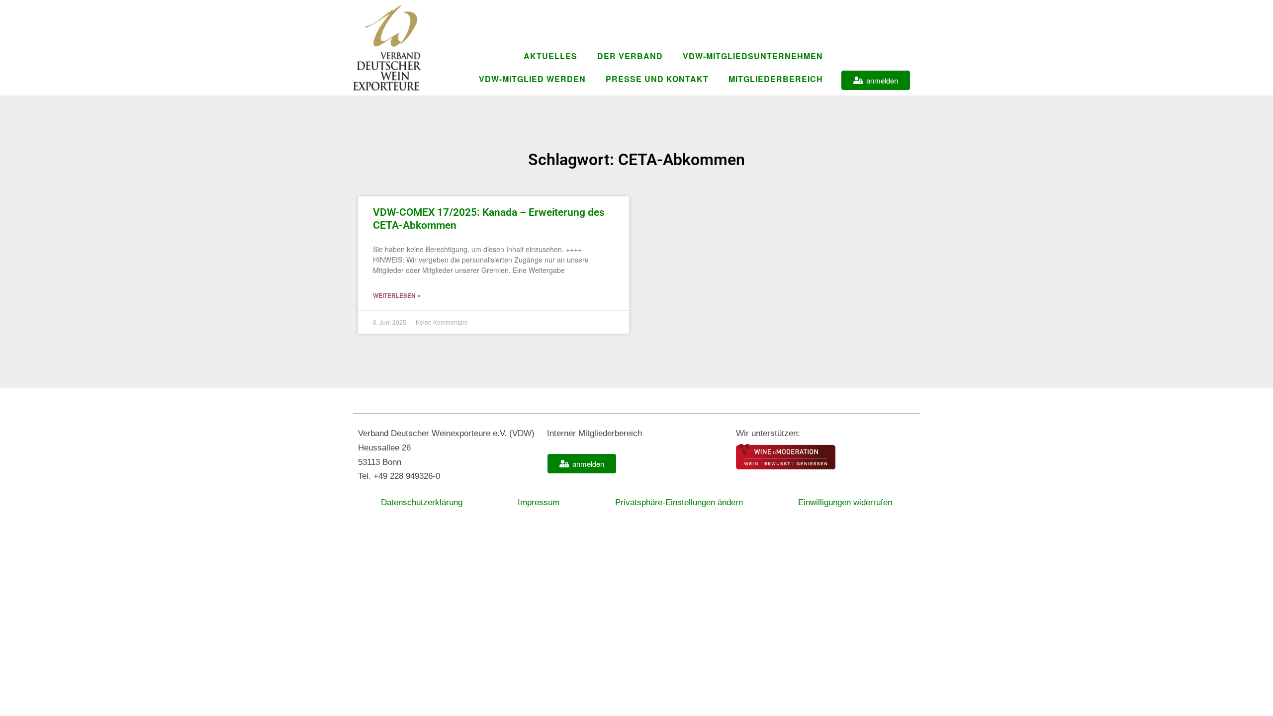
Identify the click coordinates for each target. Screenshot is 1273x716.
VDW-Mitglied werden (532, 79)
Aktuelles (550, 56)
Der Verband (630, 56)
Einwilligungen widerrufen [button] (845, 502)
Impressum (538, 502)
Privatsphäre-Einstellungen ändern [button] (679, 502)
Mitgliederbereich (775, 79)
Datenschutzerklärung (421, 502)
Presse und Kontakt (657, 79)
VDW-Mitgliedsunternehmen (753, 56)
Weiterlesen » (397, 295)
